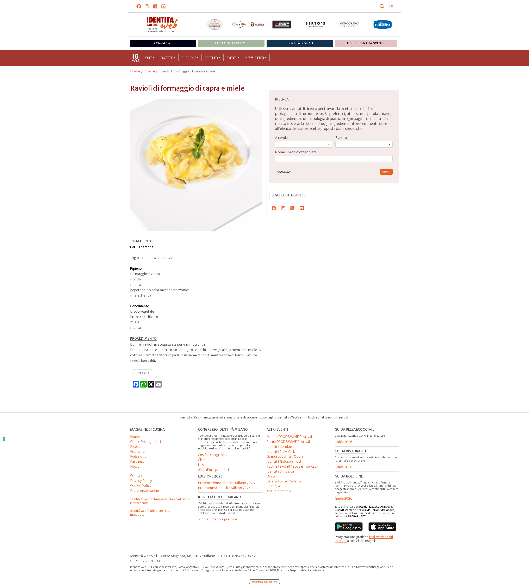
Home (135, 71)
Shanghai (274, 486)
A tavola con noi (279, 491)
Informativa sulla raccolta (264, 581)
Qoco (271, 476)
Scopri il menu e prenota (217, 519)
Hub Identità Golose (231, 43)
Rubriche (189, 58)
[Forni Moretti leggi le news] (282, 24)
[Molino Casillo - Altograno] (248, 24)
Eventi (232, 58)
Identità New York (281, 451)
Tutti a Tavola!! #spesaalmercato (292, 466)
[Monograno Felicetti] (349, 24)
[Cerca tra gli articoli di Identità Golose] (382, 6)
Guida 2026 (343, 442)
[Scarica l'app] (349, 526)
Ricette (167, 58)
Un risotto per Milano (284, 481)
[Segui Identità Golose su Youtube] (163, 6)
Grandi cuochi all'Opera (285, 456)
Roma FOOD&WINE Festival (288, 442)
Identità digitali (300, 43)
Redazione (138, 456)
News (134, 466)
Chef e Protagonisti (145, 442)
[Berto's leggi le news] (315, 24)
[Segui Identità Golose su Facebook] (139, 6)
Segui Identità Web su (289, 195)
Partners (137, 461)
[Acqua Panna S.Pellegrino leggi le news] (215, 24)
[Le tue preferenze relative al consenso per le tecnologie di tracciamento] (4, 439)
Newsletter (254, 58)
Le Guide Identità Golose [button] (365, 43)
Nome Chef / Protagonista (296, 152)
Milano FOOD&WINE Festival (289, 437)
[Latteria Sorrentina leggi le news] (382, 24)
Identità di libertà (280, 471)
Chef (148, 58)
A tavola (281, 138)
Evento (341, 138)
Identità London (279, 446)
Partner (211, 58)
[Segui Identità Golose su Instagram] (147, 6)
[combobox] (334, 159)
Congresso (163, 43)
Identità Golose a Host (284, 461)
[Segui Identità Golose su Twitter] (155, 6)
